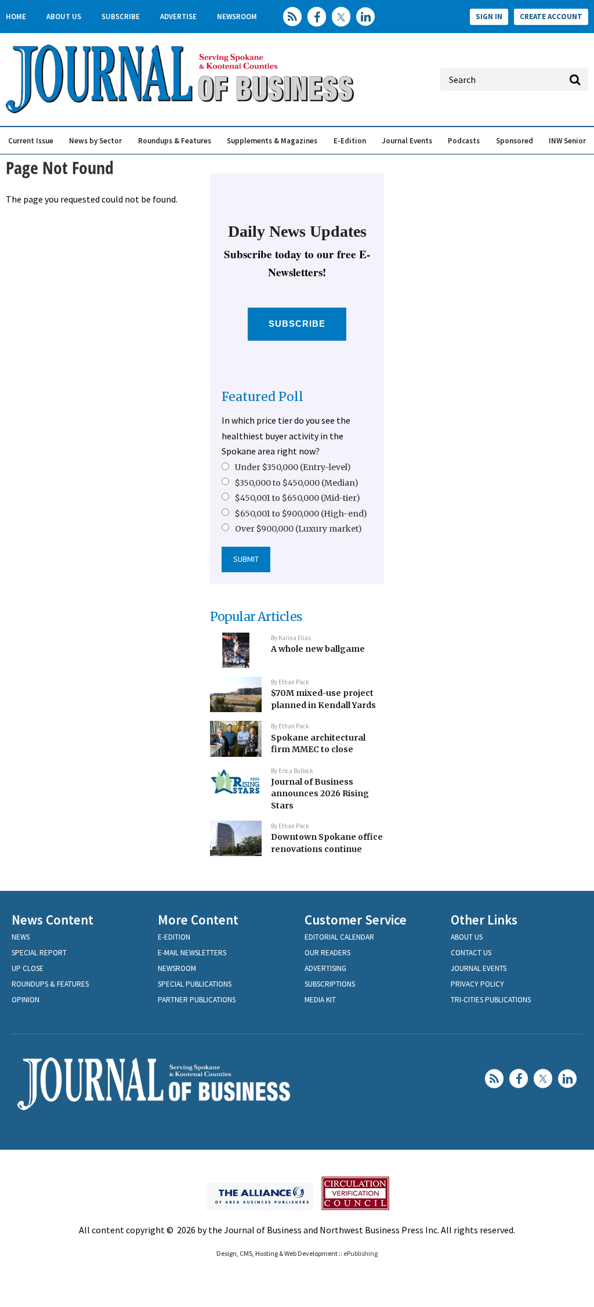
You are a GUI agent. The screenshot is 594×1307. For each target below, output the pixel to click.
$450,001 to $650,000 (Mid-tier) (297, 498)
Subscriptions (330, 984)
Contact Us (471, 953)
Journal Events (407, 141)
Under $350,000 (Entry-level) (293, 467)
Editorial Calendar (339, 937)
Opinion (25, 1000)
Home (16, 16)
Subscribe (121, 16)
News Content (52, 919)
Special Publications (194, 984)
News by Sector (95, 141)
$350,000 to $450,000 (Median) (296, 483)
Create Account (551, 16)
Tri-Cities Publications (491, 1000)
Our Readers (327, 953)
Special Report (39, 953)
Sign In (489, 16)
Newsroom (237, 16)
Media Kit (320, 1000)
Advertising (325, 968)
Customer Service (356, 919)
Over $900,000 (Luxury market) (298, 528)
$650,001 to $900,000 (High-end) (301, 513)
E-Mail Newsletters (192, 953)
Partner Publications (197, 1000)
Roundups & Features (174, 141)
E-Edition (350, 141)
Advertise (178, 16)
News (21, 937)
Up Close (28, 968)
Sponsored (514, 141)
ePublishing (360, 1253)
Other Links (484, 919)
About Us (63, 16)
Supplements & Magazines (272, 141)
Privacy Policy (477, 984)
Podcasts (464, 141)
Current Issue (30, 141)
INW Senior (567, 141)
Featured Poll (262, 397)
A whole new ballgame (318, 649)
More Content (198, 919)
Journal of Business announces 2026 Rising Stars (320, 794)
